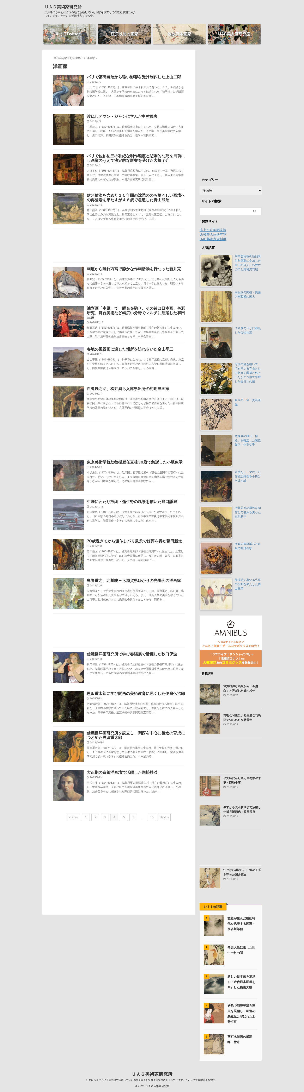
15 (152, 817)
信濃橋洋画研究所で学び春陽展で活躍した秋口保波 (132, 654)
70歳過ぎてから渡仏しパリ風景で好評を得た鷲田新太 (134, 541)
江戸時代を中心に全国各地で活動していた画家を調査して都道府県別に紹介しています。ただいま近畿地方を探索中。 (152, 1079)
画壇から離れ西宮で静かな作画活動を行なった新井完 (134, 268)
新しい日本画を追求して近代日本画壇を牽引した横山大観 (241, 981)
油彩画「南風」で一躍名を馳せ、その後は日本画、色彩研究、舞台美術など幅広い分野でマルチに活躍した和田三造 (136, 313)
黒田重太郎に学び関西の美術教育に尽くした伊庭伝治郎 (136, 693)
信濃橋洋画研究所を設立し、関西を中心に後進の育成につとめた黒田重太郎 (136, 735)
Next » (164, 817)
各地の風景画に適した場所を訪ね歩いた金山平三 (130, 349)
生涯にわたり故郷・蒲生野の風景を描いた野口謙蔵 (132, 501)
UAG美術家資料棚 (213, 239)
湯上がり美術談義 (213, 230)
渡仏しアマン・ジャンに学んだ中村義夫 (122, 116)
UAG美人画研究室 (213, 234)
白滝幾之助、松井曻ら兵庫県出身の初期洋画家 (128, 388)
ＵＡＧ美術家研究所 (63, 6)
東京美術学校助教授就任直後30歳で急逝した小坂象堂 (135, 462)
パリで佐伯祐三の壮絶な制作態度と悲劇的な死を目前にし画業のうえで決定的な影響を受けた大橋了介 (136, 158)
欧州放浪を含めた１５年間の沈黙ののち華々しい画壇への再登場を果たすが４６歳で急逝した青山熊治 (136, 197)
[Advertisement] (119, 246)
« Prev (73, 817)
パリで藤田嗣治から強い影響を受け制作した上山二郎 (134, 77)
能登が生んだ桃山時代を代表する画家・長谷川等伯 (241, 923)
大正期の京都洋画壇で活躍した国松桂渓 (122, 772)
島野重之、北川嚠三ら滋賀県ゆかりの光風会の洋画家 (134, 580)
